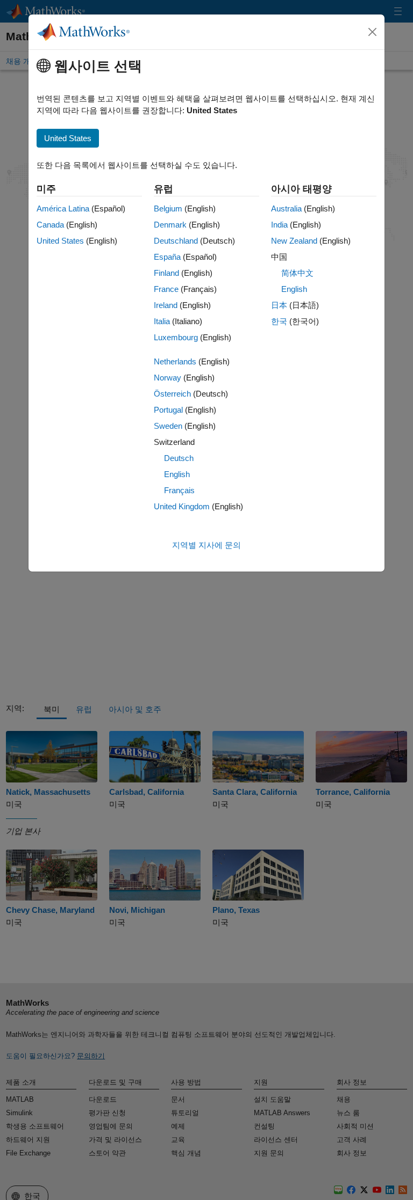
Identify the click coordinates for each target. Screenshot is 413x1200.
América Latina (63, 208)
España (167, 256)
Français (179, 490)
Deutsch (179, 458)
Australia (286, 208)
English (177, 474)
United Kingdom (182, 506)
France (166, 289)
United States (60, 240)
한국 (279, 321)
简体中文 (297, 272)
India (279, 224)
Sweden (168, 425)
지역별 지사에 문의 (206, 545)
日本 (279, 305)
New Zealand (294, 240)
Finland (166, 272)
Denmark (170, 224)
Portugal (168, 409)
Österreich (172, 393)
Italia (162, 321)
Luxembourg (176, 337)
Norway (167, 377)
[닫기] (373, 32)
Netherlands (175, 361)
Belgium (168, 208)
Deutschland (176, 240)
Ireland (165, 305)
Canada (50, 224)
